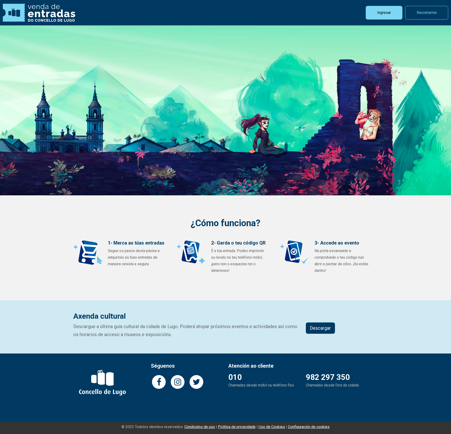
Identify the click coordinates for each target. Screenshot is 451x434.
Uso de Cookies (272, 427)
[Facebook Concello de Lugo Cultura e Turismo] (159, 381)
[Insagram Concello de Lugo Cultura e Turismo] (178, 381)
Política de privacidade (237, 427)
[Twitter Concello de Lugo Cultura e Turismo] (196, 381)
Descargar (320, 328)
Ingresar (384, 12)
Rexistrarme (427, 12)
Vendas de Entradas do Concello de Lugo (39, 13)
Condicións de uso (199, 427)
